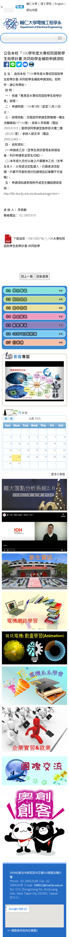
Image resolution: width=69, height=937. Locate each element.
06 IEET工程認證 (21, 333)
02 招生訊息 (17, 299)
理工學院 (46, 3)
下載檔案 (19, 238)
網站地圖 (31, 10)
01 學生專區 (17, 290)
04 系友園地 (17, 316)
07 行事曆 (15, 342)
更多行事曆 (58, 474)
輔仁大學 (31, 3)
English (59, 3)
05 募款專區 (17, 325)
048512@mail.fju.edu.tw (48, 885)
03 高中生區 (17, 308)
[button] (9, 383)
